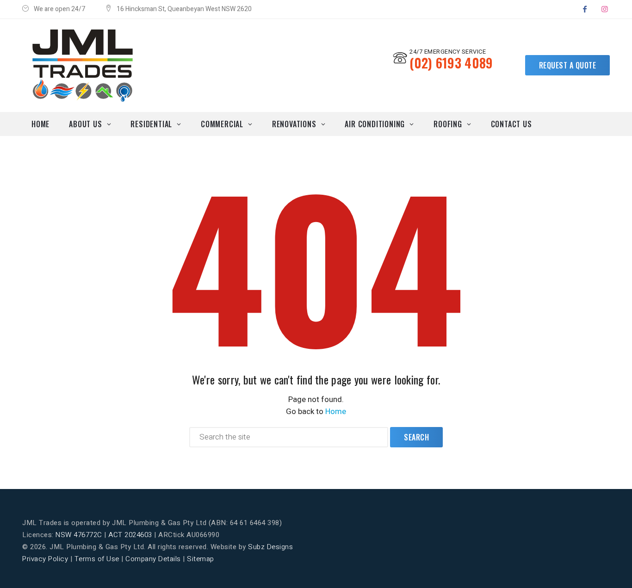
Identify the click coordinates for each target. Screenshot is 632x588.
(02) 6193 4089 (451, 62)
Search (416, 437)
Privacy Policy (45, 559)
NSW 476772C (79, 535)
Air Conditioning (375, 124)
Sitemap (200, 559)
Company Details (153, 559)
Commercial (222, 124)
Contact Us (511, 124)
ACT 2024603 (130, 535)
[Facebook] (585, 9)
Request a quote (567, 65)
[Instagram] (605, 9)
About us (85, 124)
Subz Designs (270, 547)
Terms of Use (96, 559)
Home (40, 124)
